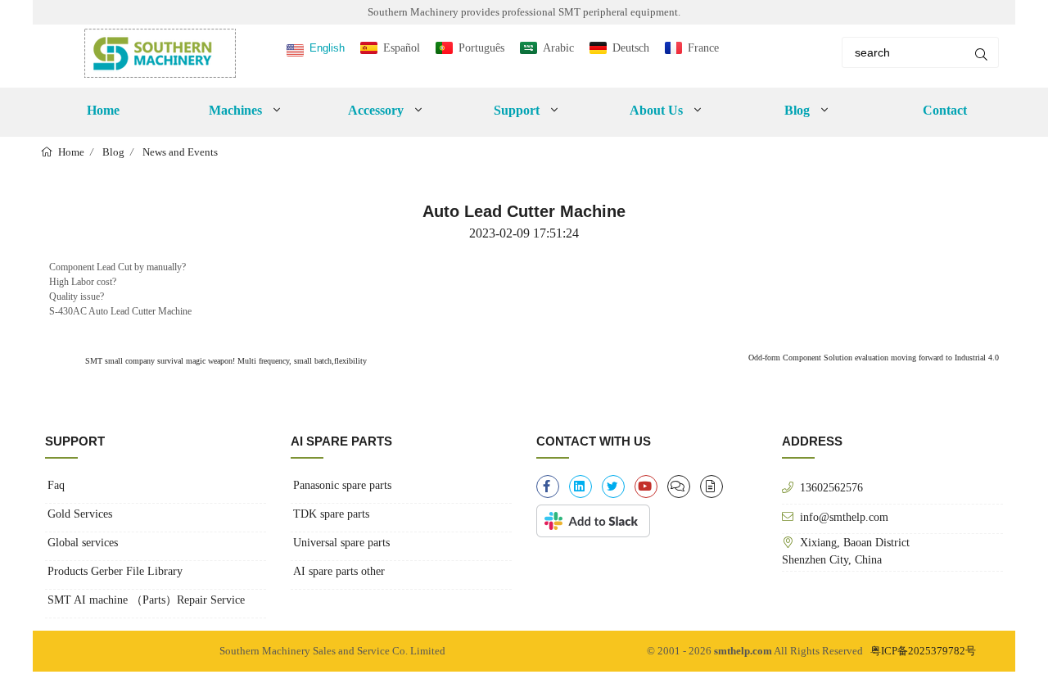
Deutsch (630, 48)
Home (103, 110)
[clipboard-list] (678, 486)
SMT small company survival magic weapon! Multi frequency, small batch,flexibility (225, 360)
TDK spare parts (331, 514)
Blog (113, 152)
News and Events (180, 152)
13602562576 (831, 487)
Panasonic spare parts (342, 485)
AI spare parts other (339, 571)
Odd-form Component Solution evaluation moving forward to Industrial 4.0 (873, 357)
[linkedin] (580, 486)
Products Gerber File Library (115, 571)
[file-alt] (711, 486)
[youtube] (646, 486)
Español (401, 48)
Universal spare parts (341, 542)
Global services (82, 542)
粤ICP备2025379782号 (923, 651)
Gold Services (79, 514)
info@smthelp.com (844, 517)
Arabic (558, 48)
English (327, 48)
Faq (56, 485)
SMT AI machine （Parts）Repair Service (146, 600)
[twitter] (613, 486)
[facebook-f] (547, 486)
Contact (945, 110)
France (703, 48)
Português (481, 48)
